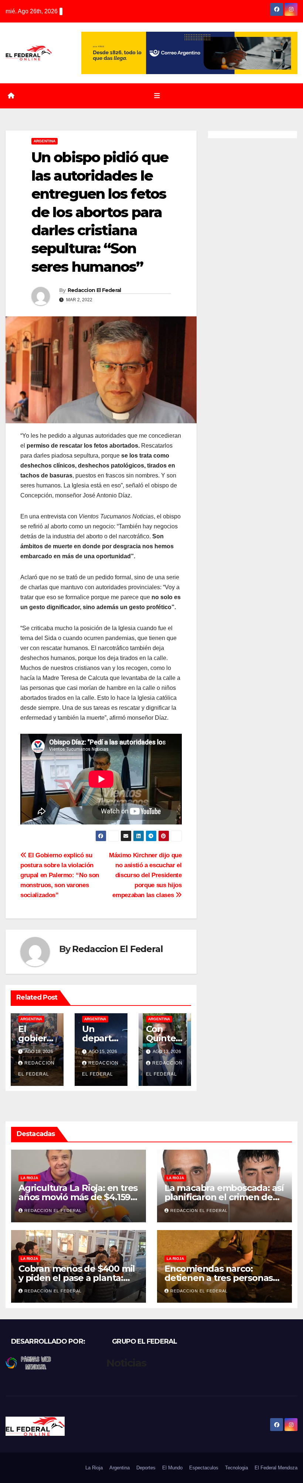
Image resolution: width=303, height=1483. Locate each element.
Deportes (146, 1467)
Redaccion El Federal (94, 290)
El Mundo (172, 1467)
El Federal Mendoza (276, 1467)
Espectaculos (203, 1467)
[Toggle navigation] (157, 96)
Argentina (44, 141)
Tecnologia (236, 1467)
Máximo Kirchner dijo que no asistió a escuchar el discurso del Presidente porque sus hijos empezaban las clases (145, 875)
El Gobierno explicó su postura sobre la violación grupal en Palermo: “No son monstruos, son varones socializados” (59, 875)
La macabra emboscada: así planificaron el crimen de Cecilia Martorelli (224, 1197)
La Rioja (29, 1178)
